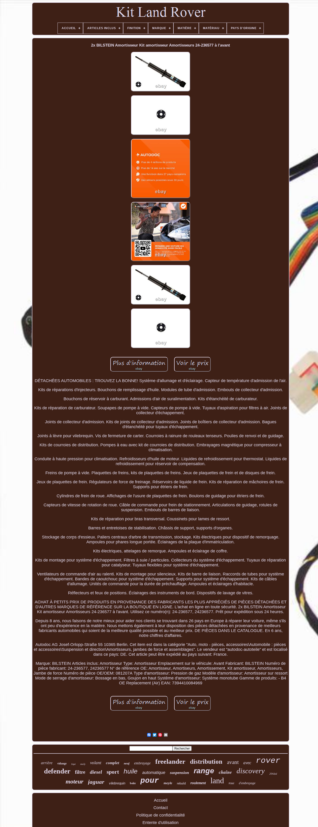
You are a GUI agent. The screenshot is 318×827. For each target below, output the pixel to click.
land (217, 780)
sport (113, 772)
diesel (96, 772)
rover (268, 760)
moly (82, 764)
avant (233, 762)
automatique (153, 772)
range (204, 770)
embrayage (142, 763)
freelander (170, 761)
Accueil (160, 800)
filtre (80, 772)
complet (112, 763)
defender (57, 771)
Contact (160, 807)
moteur (74, 781)
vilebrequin (117, 783)
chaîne (225, 772)
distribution (206, 761)
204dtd (273, 773)
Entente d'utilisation (160, 822)
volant (95, 762)
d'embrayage (247, 783)
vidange (62, 763)
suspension (179, 772)
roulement (198, 783)
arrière (47, 763)
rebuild (181, 783)
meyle (168, 783)
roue (231, 783)
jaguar (96, 782)
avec (247, 762)
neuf (126, 763)
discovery (251, 771)
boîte (133, 783)
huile (131, 771)
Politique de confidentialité (160, 815)
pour (149, 781)
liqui (73, 764)
